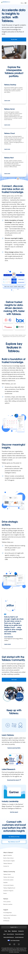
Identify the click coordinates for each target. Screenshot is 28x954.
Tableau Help (6, 918)
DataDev (5, 882)
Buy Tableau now (13, 842)
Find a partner (7, 901)
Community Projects (8, 885)
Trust (5, 931)
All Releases (6, 920)
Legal (4, 934)
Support (5, 910)
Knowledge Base (7, 912)
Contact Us (6, 866)
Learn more (7, 100)
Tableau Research (7, 863)
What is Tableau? (8, 852)
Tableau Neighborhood (9, 888)
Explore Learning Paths (14, 748)
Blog (9, 931)
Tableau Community (9, 871)
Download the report (13, 780)
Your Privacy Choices (15, 940)
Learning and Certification (10, 915)
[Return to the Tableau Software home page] (6, 2)
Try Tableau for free (14, 836)
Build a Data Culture (8, 858)
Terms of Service (10, 934)
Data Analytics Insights (9, 860)
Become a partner (7, 904)
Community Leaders (8, 879)
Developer (14, 931)
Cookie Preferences (19, 937)
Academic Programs (8, 890)
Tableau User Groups (8, 877)
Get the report (14, 812)
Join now (14, 679)
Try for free (14, 39)
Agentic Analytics (7, 855)
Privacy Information (19, 934)
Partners (5, 899)
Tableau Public (7, 874)
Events (5, 893)
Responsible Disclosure (9, 937)
